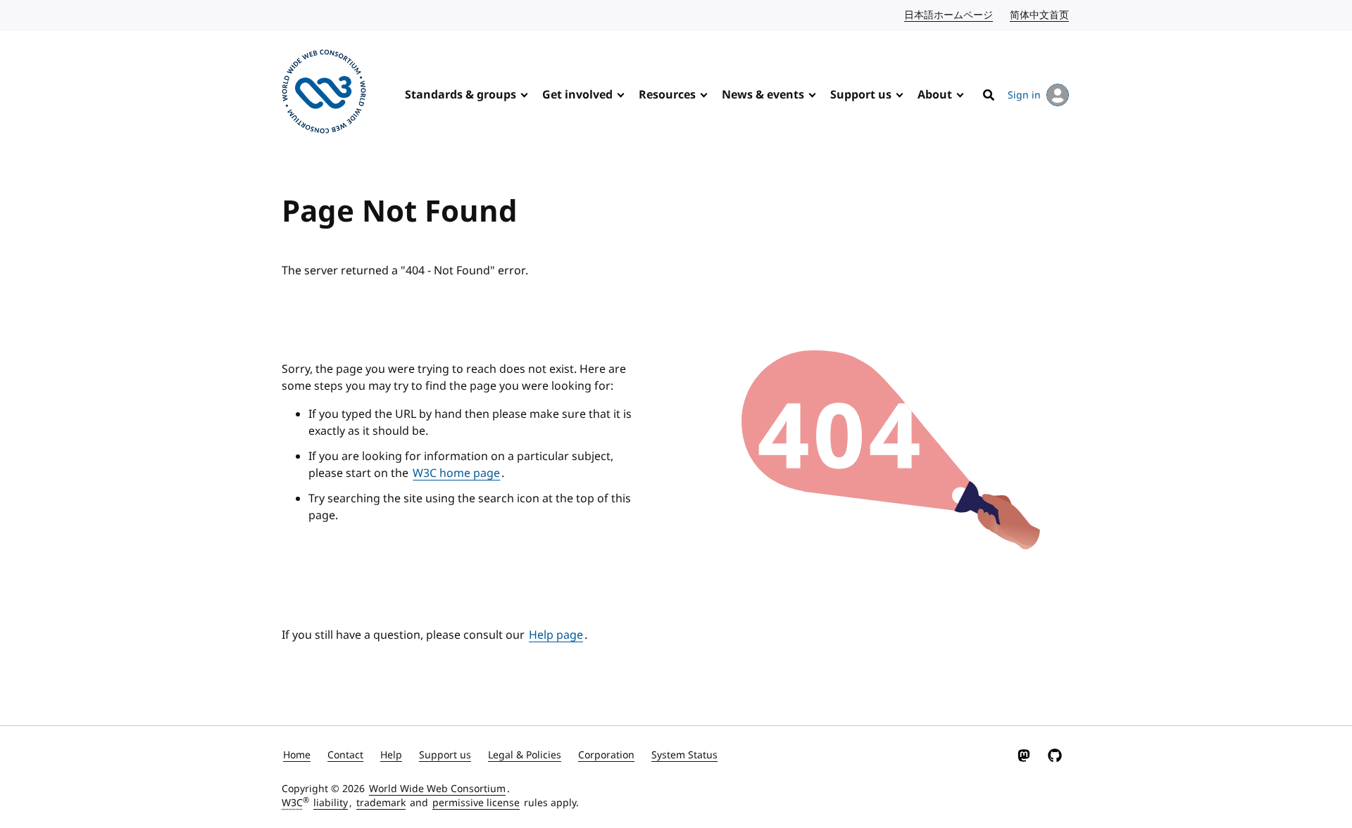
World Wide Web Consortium (437, 789)
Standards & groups (460, 95)
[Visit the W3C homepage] (324, 94)
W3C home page (456, 473)
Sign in (1024, 95)
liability (330, 803)
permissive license (476, 803)
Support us (860, 95)
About (935, 95)
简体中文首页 (1040, 15)
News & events (763, 95)
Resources (667, 95)
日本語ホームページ (949, 15)
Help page (556, 635)
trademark (381, 803)
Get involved (577, 95)
